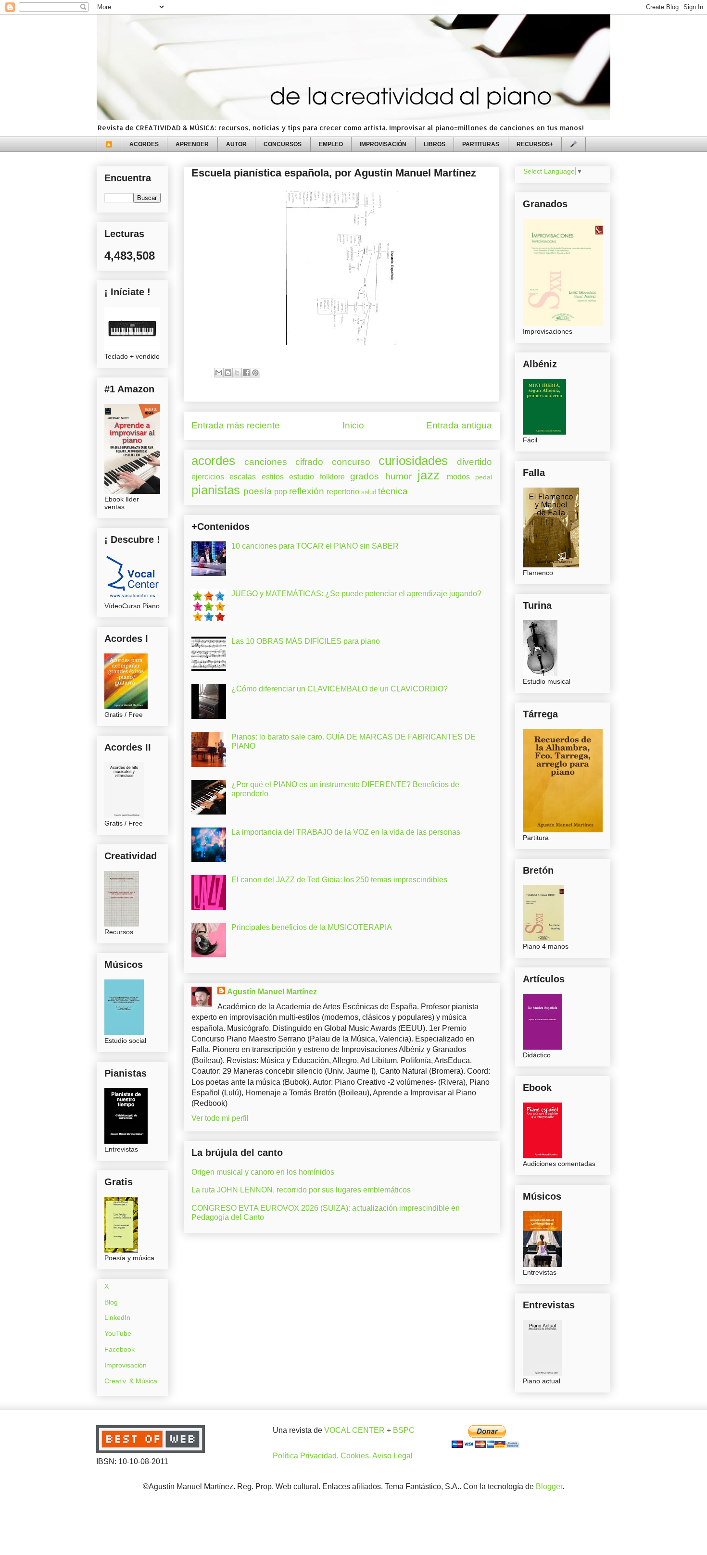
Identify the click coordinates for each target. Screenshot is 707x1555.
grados (364, 476)
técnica (393, 491)
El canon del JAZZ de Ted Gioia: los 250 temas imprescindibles (339, 880)
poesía (257, 491)
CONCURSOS (283, 144)
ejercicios (207, 477)
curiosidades (413, 460)
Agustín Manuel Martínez (272, 992)
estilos (273, 477)
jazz (428, 475)
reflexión (306, 491)
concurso (351, 462)
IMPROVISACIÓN (383, 144)
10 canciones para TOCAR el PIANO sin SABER (315, 546)
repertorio (343, 492)
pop (280, 492)
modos (458, 477)
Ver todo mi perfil (220, 1118)
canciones (265, 462)
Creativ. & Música (130, 1381)
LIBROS (434, 144)
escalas (242, 477)
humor (398, 476)
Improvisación (125, 1365)
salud (368, 492)
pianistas (215, 490)
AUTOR (236, 144)
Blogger (549, 1486)
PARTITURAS (480, 144)
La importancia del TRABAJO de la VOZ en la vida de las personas (345, 832)
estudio (301, 477)
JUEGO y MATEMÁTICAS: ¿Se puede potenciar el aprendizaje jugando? (356, 593)
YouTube (117, 1333)
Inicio (353, 425)
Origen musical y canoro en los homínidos (262, 1172)
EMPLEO (331, 144)
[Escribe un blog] (228, 372)
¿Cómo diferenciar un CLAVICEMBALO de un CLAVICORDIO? (339, 689)
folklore (332, 477)
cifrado (309, 462)
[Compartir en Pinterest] (255, 372)
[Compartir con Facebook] (246, 372)
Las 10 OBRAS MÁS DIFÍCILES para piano (305, 641)
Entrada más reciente (235, 425)
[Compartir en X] (237, 372)
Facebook (119, 1349)
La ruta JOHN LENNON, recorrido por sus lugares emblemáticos (301, 1190)
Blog (111, 1302)
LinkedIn (117, 1317)
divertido (474, 462)
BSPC (404, 1430)
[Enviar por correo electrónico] (219, 372)
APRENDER (192, 144)
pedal (483, 477)
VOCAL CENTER (354, 1430)
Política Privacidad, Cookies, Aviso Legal (343, 1456)
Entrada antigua (459, 425)
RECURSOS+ (535, 144)
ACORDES (144, 144)
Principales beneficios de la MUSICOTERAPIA (311, 927)
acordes (213, 460)
